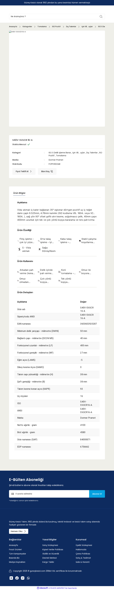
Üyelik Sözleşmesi (84, 545)
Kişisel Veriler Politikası (52, 549)
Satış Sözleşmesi (50, 545)
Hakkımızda (81, 549)
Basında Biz (14, 558)
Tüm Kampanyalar (17, 553)
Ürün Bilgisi (19, 193)
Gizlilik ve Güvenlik (50, 553)
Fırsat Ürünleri (15, 549)
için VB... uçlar (78, 152)
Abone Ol (97, 493)
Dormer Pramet (56, 160)
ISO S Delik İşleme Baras (60, 152)
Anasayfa (13, 545)
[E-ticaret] (57, 588)
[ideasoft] (42, 588)
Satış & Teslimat (83, 558)
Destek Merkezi (49, 558)
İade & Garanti (83, 562)
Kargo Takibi (48, 562)
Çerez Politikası (83, 553)
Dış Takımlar (92, 152)
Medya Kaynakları (17, 562)
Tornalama (61, 155)
